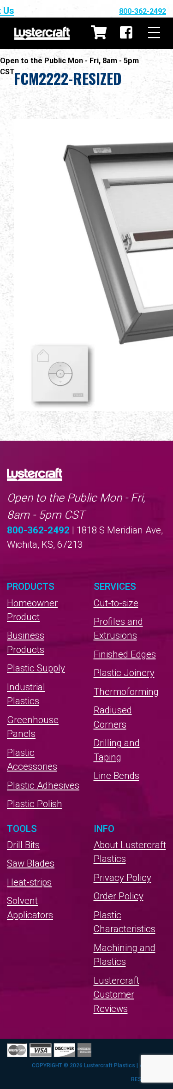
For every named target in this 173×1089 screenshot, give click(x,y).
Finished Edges (125, 654)
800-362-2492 (142, 11)
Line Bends (116, 775)
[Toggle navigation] (154, 33)
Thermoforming (126, 691)
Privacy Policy (122, 877)
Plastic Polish (34, 803)
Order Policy (118, 896)
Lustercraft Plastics (42, 33)
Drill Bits (23, 844)
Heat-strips (29, 882)
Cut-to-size (116, 603)
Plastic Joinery (124, 672)
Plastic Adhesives (43, 785)
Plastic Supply (36, 668)
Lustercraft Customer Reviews (116, 994)
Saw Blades (30, 863)
